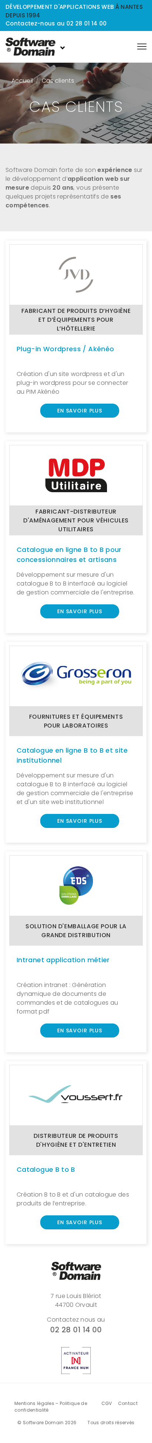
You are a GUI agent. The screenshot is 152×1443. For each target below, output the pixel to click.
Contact (128, 1403)
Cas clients (58, 80)
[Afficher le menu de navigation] (141, 46)
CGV (106, 1403)
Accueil (22, 80)
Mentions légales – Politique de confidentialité (50, 1406)
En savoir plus (79, 410)
